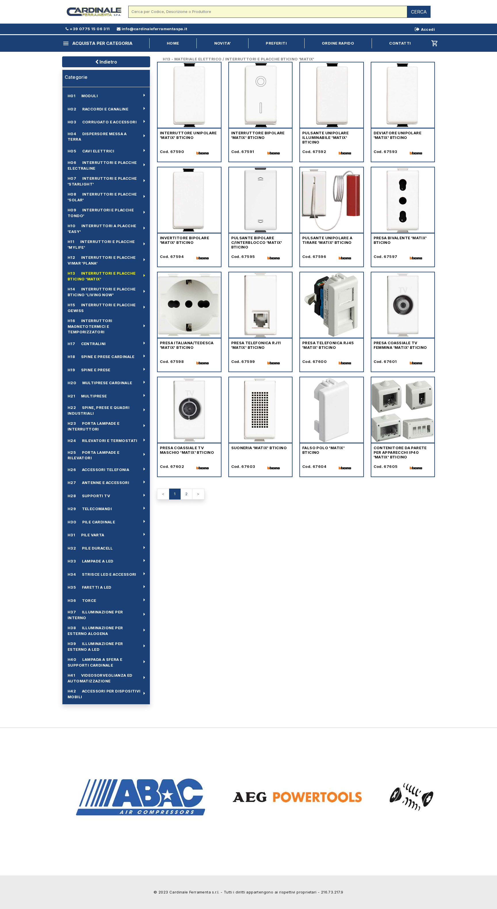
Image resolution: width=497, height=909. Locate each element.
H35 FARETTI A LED (90, 587)
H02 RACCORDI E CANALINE (98, 109)
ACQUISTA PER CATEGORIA (97, 43)
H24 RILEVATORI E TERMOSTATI (102, 440)
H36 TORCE (82, 600)
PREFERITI (276, 43)
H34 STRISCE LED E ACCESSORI (102, 574)
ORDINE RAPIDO (338, 43)
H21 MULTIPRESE (87, 396)
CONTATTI (400, 43)
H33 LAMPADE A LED (91, 561)
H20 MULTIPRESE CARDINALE (100, 382)
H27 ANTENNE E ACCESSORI (98, 482)
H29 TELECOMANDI (90, 508)
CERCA (419, 12)
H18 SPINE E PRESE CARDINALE (101, 356)
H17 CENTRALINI (87, 343)
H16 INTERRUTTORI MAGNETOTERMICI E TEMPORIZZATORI (90, 326)
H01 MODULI (83, 95)
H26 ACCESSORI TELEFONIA (98, 469)
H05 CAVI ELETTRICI (91, 151)
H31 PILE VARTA (86, 535)
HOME (173, 43)
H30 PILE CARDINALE (91, 522)
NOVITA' (222, 43)
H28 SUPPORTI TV (89, 495)
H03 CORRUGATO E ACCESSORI (102, 122)
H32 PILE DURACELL (90, 548)
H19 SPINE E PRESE (89, 370)
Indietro (107, 62)
